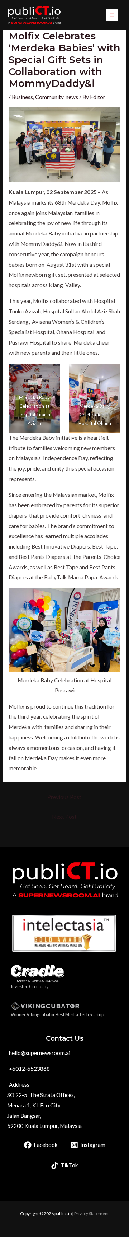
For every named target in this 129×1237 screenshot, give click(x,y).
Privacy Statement (91, 1213)
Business (22, 97)
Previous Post (64, 797)
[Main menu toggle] (112, 15)
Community (49, 97)
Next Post (64, 816)
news (72, 97)
